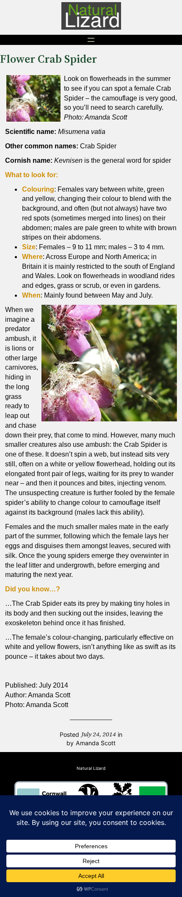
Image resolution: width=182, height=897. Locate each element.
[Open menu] (91, 40)
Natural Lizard (91, 768)
